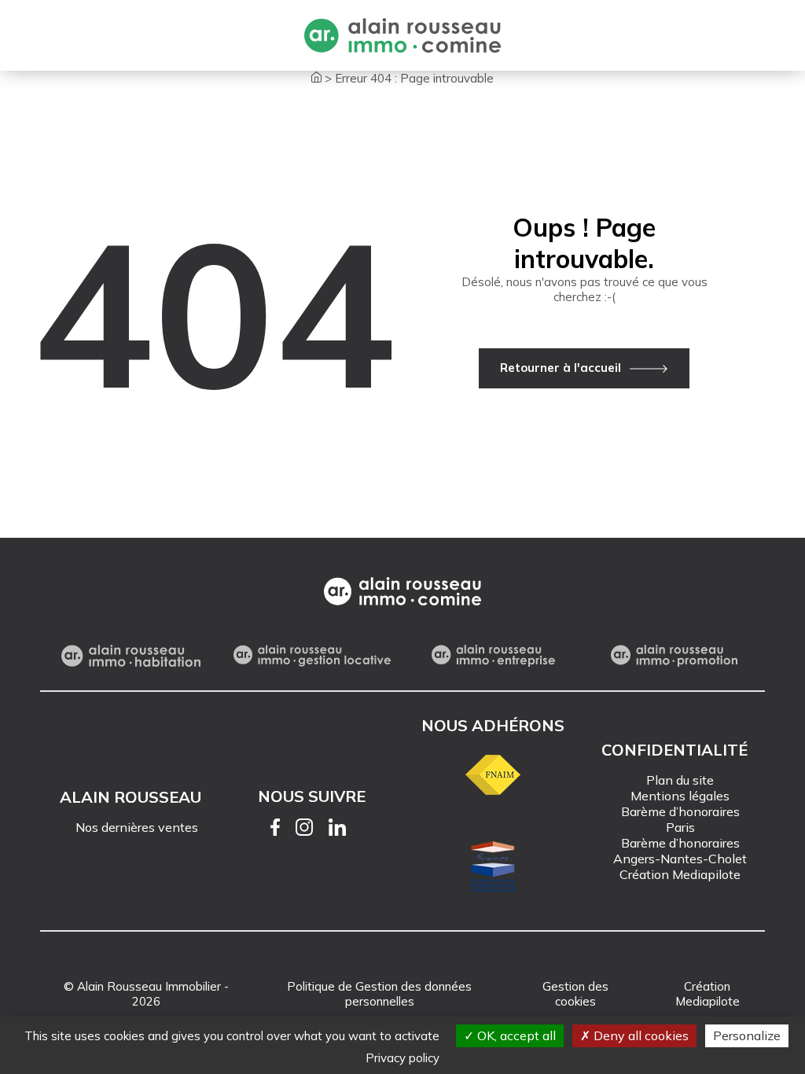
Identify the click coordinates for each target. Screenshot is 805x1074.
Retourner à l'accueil (560, 367)
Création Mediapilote (680, 874)
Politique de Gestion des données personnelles (379, 994)
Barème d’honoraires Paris (680, 819)
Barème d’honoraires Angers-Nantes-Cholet (680, 850)
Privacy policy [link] (402, 1057)
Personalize (747, 1035)
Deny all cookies (639, 1035)
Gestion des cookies (575, 994)
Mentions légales (680, 796)
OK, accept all (515, 1035)
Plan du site (680, 780)
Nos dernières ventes (136, 827)
